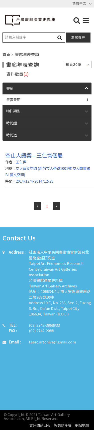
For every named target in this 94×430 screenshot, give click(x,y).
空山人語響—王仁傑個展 (34, 155)
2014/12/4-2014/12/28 (34, 181)
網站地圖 (82, 425)
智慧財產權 (62, 425)
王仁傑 (21, 161)
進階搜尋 (78, 37)
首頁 (7, 54)
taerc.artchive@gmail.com (52, 341)
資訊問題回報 (39, 425)
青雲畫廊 (47, 99)
